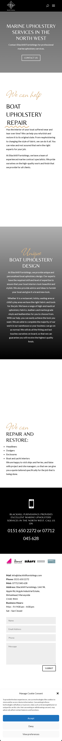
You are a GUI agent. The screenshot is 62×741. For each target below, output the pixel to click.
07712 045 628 (19, 583)
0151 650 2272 (22, 530)
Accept (31, 718)
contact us (31, 57)
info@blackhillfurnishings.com (27, 575)
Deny (31, 726)
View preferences (31, 734)
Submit (49, 668)
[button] (57, 693)
